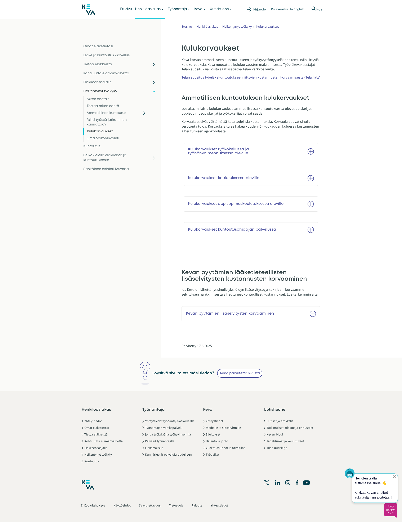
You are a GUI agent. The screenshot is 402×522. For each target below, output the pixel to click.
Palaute (197, 505)
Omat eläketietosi (98, 46)
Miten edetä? (98, 99)
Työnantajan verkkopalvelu (164, 428)
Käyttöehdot (122, 505)
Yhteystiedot (93, 421)
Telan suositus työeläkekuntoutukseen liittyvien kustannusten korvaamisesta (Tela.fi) (249, 77)
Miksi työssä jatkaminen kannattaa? (107, 122)
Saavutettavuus (150, 505)
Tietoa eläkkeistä (97, 64)
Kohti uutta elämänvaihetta (106, 73)
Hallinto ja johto (217, 441)
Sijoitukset (213, 434)
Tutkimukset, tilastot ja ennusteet (290, 428)
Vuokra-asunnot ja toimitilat (225, 448)
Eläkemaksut (154, 448)
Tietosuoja (176, 505)
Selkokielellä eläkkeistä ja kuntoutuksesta (104, 158)
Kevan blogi (275, 434)
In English (297, 9)
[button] (390, 510)
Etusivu (126, 9)
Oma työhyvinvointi (103, 138)
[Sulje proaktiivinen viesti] (394, 476)
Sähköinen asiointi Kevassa (106, 169)
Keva (198, 9)
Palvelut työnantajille (159, 441)
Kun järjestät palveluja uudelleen (168, 454)
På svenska (279, 9)
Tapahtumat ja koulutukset (285, 441)
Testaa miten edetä (103, 106)
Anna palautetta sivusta (240, 373)
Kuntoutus (91, 146)
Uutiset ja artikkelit (280, 421)
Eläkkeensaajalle (97, 82)
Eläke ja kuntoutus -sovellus (106, 55)
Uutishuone (219, 9)
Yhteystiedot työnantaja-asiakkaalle (170, 421)
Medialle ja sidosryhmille (223, 428)
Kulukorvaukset (100, 131)
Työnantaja (177, 9)
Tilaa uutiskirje (277, 448)
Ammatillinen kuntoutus (106, 113)
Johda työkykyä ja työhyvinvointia (168, 434)
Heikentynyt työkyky (100, 91)
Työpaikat (212, 454)
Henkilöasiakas (148, 9)
